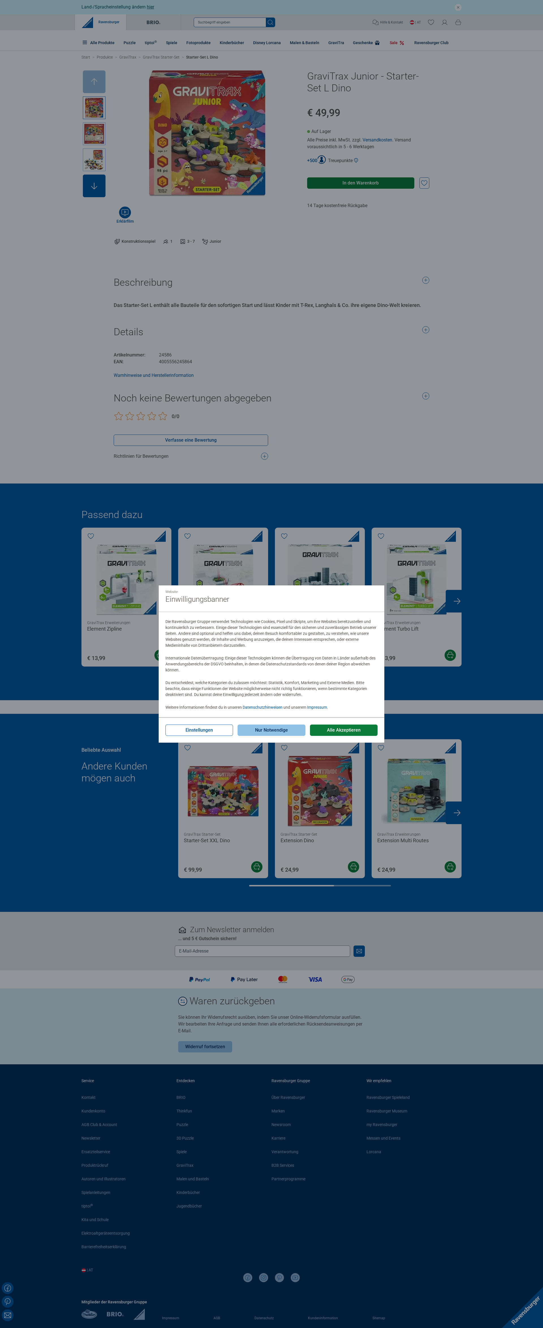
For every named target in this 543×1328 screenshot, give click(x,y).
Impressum (317, 707)
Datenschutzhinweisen (263, 707)
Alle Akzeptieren (344, 730)
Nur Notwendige (271, 730)
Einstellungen (199, 730)
